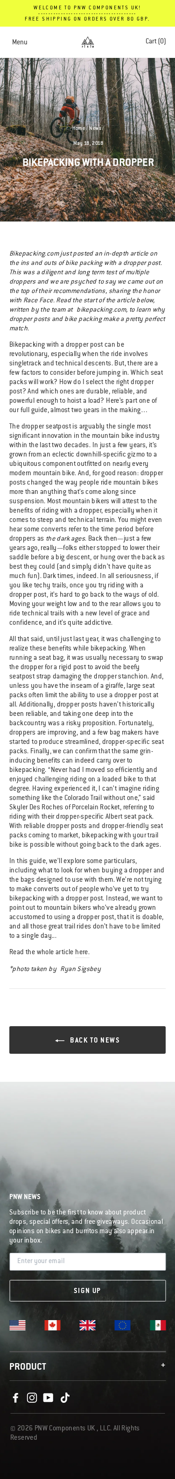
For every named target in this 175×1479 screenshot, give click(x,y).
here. (82, 953)
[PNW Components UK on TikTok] (65, 1398)
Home (78, 129)
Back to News (94, 1041)
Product (87, 1367)
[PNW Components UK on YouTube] (48, 1398)
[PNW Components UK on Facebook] (15, 1398)
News (95, 129)
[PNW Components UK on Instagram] (32, 1398)
